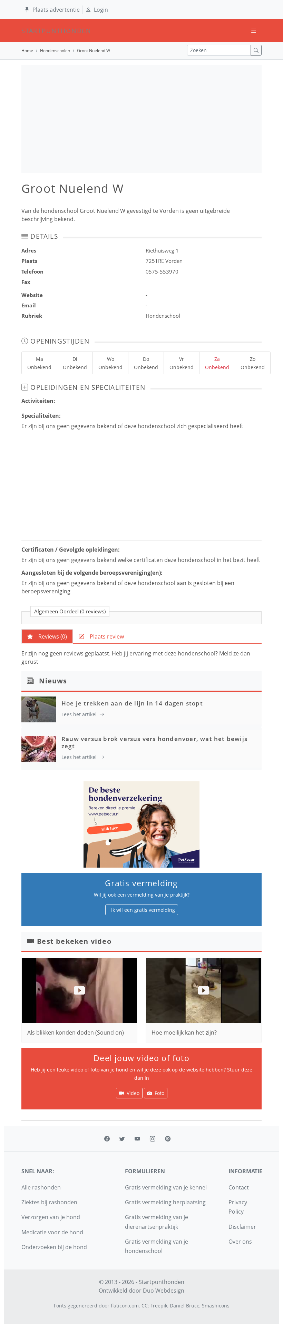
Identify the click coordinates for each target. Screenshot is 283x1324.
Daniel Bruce (184, 1305)
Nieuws (53, 680)
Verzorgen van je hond (50, 1217)
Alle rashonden (41, 1187)
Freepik (158, 1305)
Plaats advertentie (56, 9)
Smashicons (216, 1305)
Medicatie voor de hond (52, 1232)
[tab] (47, 636)
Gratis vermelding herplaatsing (165, 1202)
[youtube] (137, 1139)
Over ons (240, 1241)
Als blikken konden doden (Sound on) (75, 1032)
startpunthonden (27, 31)
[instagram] (152, 1139)
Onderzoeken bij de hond (54, 1247)
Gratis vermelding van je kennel (166, 1187)
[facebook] (107, 1139)
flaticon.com (125, 1305)
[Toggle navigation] (254, 31)
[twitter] (122, 1139)
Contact (238, 1187)
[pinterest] (167, 1139)
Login (101, 9)
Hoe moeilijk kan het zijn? (184, 1032)
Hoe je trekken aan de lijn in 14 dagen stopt (132, 703)
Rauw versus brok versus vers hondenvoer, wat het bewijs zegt (154, 742)
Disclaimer (242, 1227)
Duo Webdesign (163, 1290)
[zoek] (256, 50)
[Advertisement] (141, 119)
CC (145, 1305)
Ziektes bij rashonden (49, 1202)
